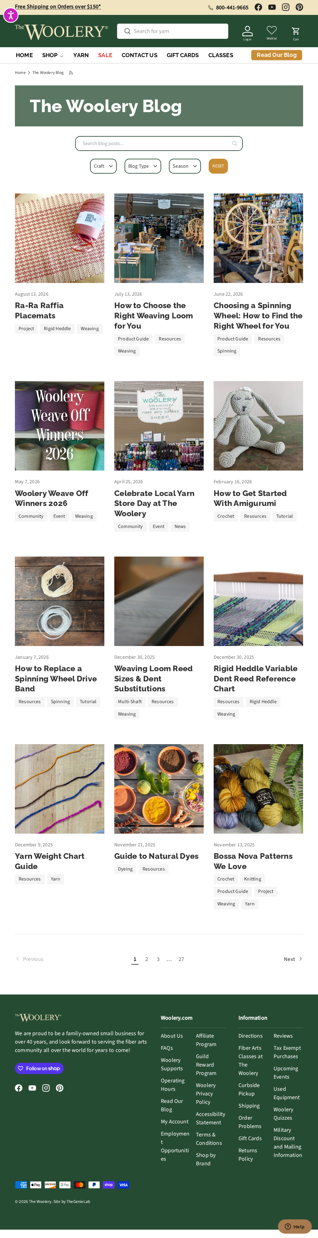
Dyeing (125, 869)
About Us (172, 1036)
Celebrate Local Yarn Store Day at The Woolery (154, 503)
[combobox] (159, 143)
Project (26, 328)
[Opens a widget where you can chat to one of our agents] (295, 1227)
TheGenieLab (78, 1201)
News (180, 526)
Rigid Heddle (57, 328)
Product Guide (133, 338)
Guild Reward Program (206, 1065)
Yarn (56, 879)
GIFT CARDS (183, 55)
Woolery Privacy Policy (206, 1093)
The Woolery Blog (48, 73)
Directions (250, 1036)
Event (59, 516)
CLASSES (220, 55)
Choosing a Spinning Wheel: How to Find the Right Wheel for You (258, 315)
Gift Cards (250, 1138)
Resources (170, 338)
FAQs (167, 1048)
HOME (24, 55)
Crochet (225, 516)
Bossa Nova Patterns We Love (253, 861)
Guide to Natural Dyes (156, 856)
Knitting (252, 879)
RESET (218, 166)
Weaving (89, 328)
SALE (105, 55)
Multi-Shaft (130, 701)
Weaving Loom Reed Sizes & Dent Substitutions (153, 678)
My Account (175, 1122)
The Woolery (40, 1201)
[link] (72, 959)
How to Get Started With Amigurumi (250, 498)
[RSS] (71, 72)
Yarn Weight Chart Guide (49, 861)
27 (181, 959)
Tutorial (284, 516)
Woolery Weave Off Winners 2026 (51, 498)
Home (20, 73)
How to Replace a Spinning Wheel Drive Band (56, 678)
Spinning (226, 351)
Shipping (249, 1106)
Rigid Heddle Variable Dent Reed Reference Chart (256, 678)
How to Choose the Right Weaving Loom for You (153, 315)
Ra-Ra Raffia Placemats (39, 310)
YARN (81, 55)
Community (31, 516)
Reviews (283, 1036)
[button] (296, 32)
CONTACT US (139, 55)
